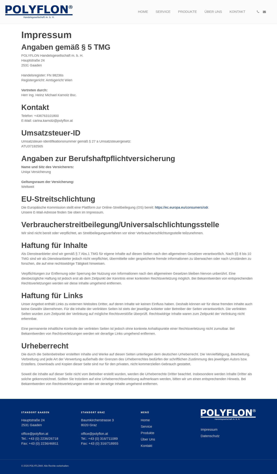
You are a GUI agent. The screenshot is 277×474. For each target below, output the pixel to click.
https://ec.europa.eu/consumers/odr (181, 207)
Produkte (187, 12)
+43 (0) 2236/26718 (43, 438)
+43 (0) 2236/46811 (43, 443)
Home (143, 12)
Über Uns (213, 12)
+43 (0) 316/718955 (103, 443)
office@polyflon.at (34, 434)
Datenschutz (210, 436)
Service (163, 12)
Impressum (209, 429)
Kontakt (237, 12)
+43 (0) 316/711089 (103, 438)
